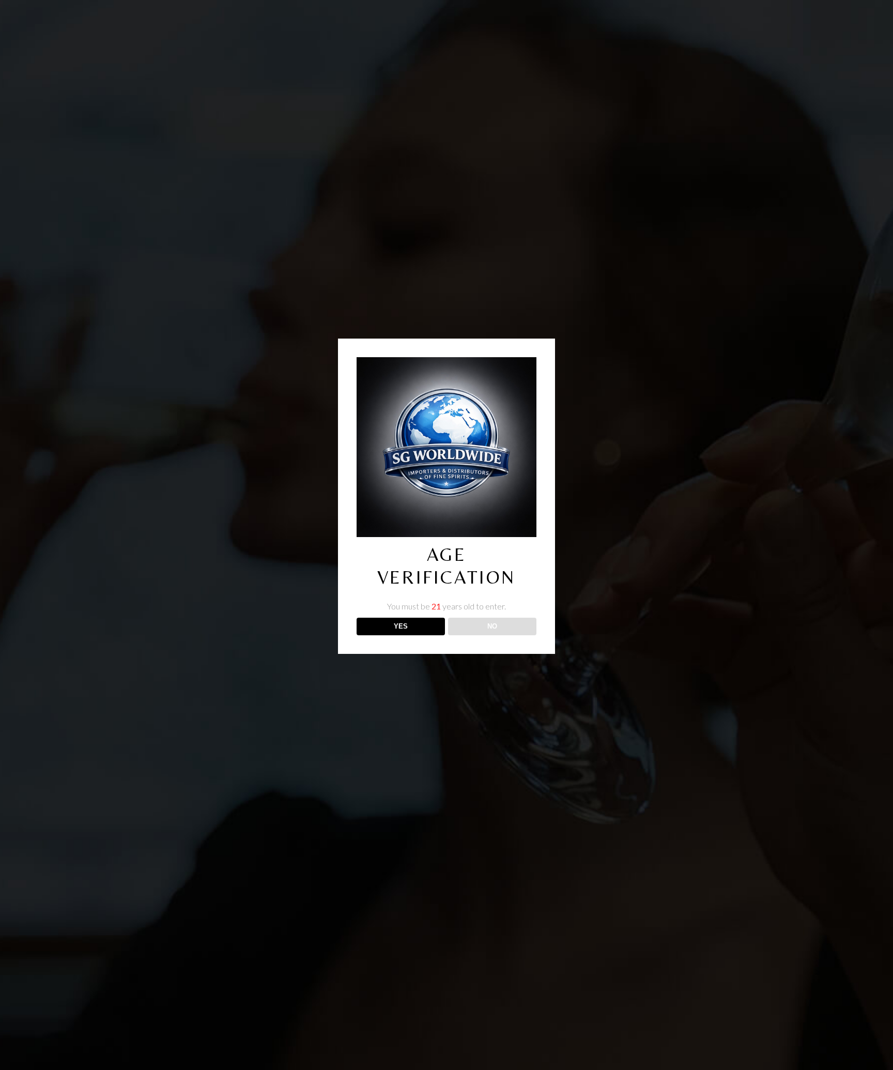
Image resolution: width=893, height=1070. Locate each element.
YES (401, 626)
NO (492, 626)
